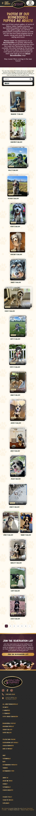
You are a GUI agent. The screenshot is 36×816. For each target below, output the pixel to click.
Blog (4, 761)
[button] (6, 3)
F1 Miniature (6, 710)
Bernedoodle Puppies (9, 723)
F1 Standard (6, 713)
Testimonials (7, 758)
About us (5, 777)
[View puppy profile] (18, 103)
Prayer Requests (8, 790)
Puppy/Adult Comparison (10, 716)
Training (5, 768)
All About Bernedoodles (10, 704)
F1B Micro (5, 707)
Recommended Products (10, 764)
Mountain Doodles (8, 726)
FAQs (4, 755)
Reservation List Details (10, 742)
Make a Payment (7, 748)
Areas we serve (7, 781)
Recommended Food (8, 771)
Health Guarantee (8, 745)
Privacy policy (7, 797)
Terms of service (8, 800)
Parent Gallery (7, 729)
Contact (5, 784)
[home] (18, 4)
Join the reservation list (18, 654)
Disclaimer (6, 803)
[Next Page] (29, 626)
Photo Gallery (7, 732)
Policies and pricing (9, 739)
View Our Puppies (30, 3)
